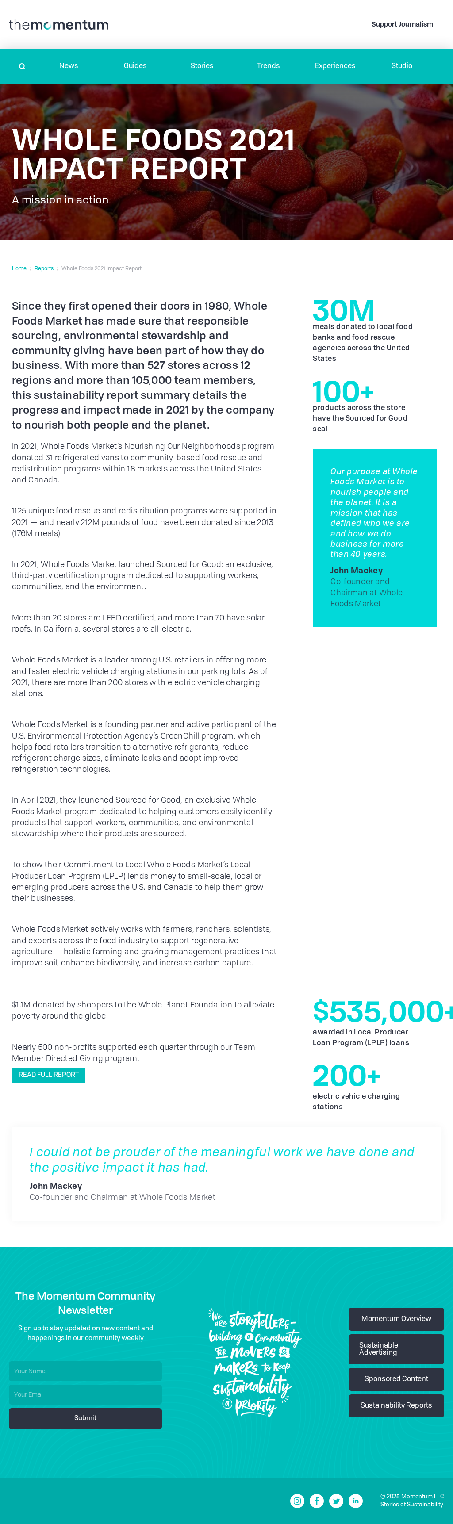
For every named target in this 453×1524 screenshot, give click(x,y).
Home (19, 269)
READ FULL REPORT (49, 1075)
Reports (44, 269)
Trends (268, 66)
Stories (202, 66)
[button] (68, 66)
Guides (135, 66)
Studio (402, 66)
